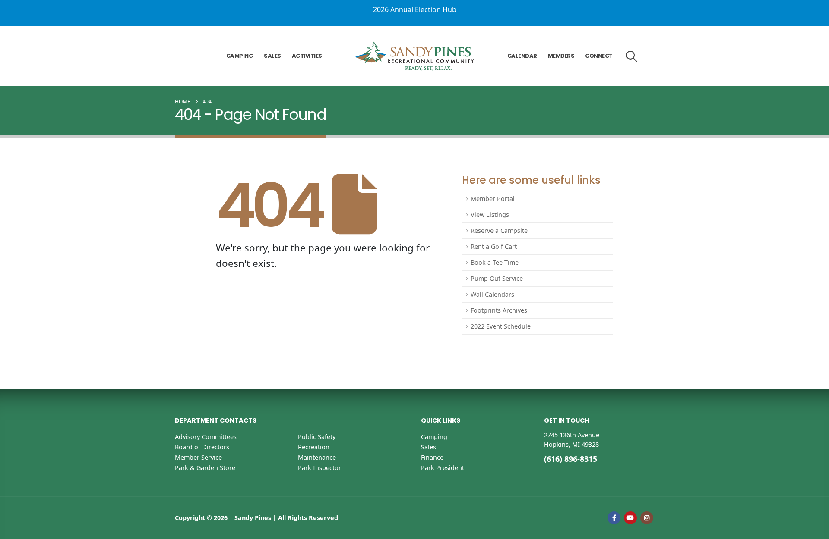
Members (561, 56)
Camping (239, 56)
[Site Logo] (414, 56)
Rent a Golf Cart (494, 246)
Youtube (630, 517)
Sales (272, 56)
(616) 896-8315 (570, 459)
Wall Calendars (492, 294)
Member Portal (493, 198)
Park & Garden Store (205, 468)
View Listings (490, 214)
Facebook (614, 517)
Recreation (313, 447)
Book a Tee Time (495, 262)
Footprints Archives (499, 310)
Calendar (522, 56)
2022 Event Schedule (501, 326)
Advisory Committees (206, 436)
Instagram (646, 517)
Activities (307, 56)
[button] (632, 56)
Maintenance (317, 457)
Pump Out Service (497, 278)
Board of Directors (202, 447)
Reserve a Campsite (499, 230)
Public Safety (316, 436)
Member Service (198, 457)
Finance (432, 457)
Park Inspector (319, 468)
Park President (442, 468)
